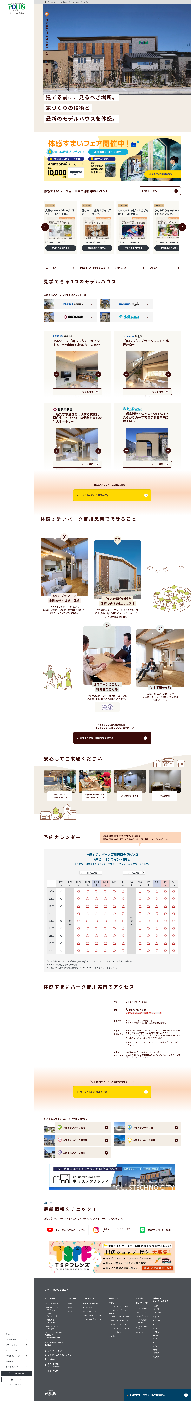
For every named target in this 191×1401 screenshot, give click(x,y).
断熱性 (70, 1307)
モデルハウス (50, 267)
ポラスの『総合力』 (53, 1303)
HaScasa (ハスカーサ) (92, 1311)
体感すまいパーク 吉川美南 (121, 1328)
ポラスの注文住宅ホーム (54, 2)
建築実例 (9, 1361)
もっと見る (87, 391)
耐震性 (70, 1303)
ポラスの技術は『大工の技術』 (51, 1321)
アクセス (153, 267)
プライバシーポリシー (56, 1350)
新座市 (156, 1328)
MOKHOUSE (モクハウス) (93, 1315)
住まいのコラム (142, 1332)
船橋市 (156, 1346)
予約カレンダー (121, 267)
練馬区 (156, 1353)
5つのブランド (88, 1298)
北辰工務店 (88, 1307)
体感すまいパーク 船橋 (120, 1306)
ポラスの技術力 (72, 1298)
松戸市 (156, 1342)
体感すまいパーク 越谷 (120, 1320)
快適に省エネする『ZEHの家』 (52, 1327)
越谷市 (156, 1309)
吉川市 (156, 1316)
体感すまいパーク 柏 (119, 1310)
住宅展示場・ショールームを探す (160, 1299)
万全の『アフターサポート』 (54, 1315)
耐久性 (70, 1311)
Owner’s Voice (142, 1316)
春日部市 (157, 1313)
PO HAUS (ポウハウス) (92, 1303)
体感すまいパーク (67, 2)
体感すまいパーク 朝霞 (120, 1324)
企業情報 (51, 1359)
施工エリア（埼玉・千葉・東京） (53, 1336)
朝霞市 (156, 1332)
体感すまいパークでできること (93, 267)
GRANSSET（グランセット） (94, 1319)
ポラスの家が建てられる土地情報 (54, 1343)
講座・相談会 (142, 1308)
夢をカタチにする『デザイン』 (52, 1308)
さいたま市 (158, 1320)
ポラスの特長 (50, 1298)
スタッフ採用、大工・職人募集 (54, 1365)
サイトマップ (53, 1371)
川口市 (156, 1324)
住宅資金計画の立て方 (142, 1327)
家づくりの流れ (142, 1312)
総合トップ (10, 1334)
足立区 (156, 1357)
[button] (45, 227)
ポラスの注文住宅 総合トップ (58, 1289)
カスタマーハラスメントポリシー (60, 1355)
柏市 (155, 1338)
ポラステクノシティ (117, 1332)
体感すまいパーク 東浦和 (120, 1316)
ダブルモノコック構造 (54, 1333)
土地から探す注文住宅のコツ (142, 1321)
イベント (114, 1336)
